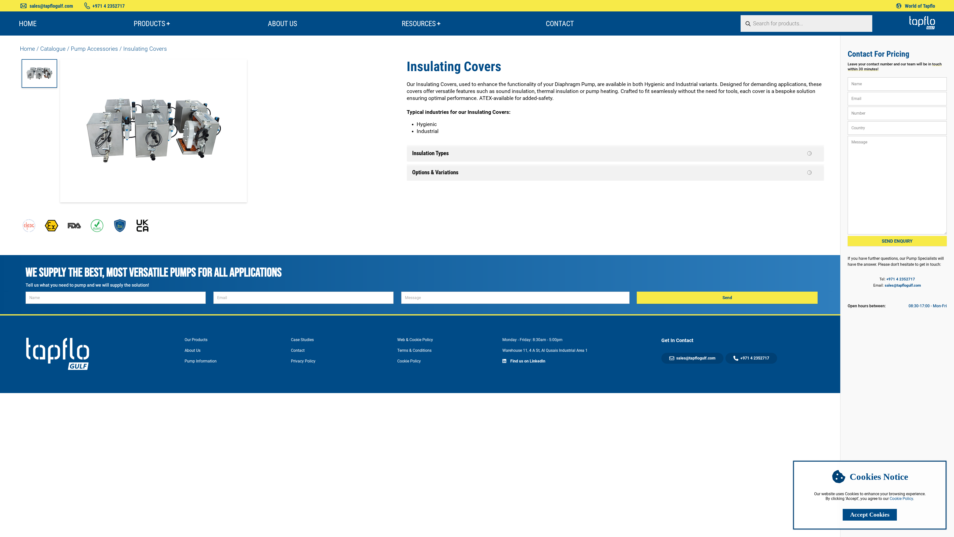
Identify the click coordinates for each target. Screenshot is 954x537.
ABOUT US (282, 23)
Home (27, 48)
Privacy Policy (303, 361)
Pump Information (201, 361)
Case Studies (302, 339)
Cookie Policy (409, 361)
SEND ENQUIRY (897, 241)
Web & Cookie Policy (415, 339)
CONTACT (560, 23)
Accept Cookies (869, 514)
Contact (298, 350)
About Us (192, 350)
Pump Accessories (94, 48)
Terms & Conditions (414, 350)
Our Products (196, 339)
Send (727, 297)
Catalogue (53, 48)
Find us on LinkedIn (527, 361)
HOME (28, 23)
